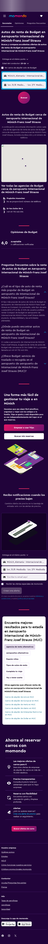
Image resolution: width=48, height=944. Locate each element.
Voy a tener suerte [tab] (14, 678)
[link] (24, 427)
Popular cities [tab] (12, 659)
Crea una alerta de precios (24, 814)
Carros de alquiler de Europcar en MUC (22, 701)
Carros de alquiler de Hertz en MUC (20, 705)
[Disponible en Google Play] (8, 923)
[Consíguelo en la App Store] (24, 923)
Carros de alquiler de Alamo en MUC (20, 708)
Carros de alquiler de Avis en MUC (19, 697)
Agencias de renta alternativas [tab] (19, 647)
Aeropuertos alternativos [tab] (17, 653)
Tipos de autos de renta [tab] (16, 665)
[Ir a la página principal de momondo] (17, 15)
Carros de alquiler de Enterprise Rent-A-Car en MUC (23, 713)
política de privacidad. (26, 598)
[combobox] (15, 59)
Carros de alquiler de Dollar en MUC (20, 718)
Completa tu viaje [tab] (14, 671)
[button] (4, 16)
